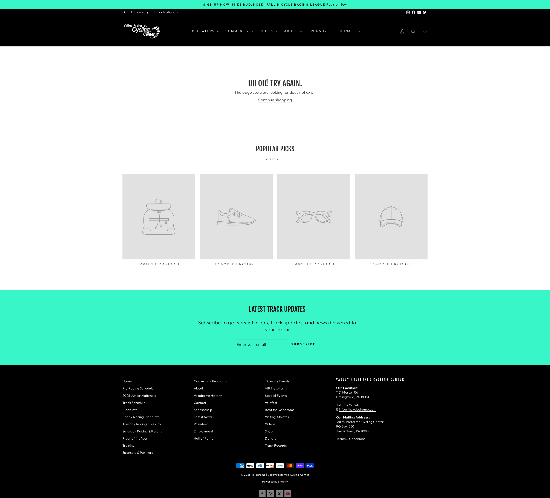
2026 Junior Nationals (139, 396)
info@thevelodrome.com (357, 409)
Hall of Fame (203, 438)
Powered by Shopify (275, 481)
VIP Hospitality (276, 388)
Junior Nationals (165, 12)
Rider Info (130, 410)
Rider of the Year (135, 438)
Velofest (271, 403)
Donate (348, 31)
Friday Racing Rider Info (141, 417)
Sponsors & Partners (137, 452)
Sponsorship (203, 410)
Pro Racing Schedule (138, 388)
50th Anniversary (135, 12)
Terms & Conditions (350, 439)
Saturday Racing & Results (142, 431)
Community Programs (210, 381)
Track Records (276, 445)
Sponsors (319, 31)
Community (237, 31)
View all (275, 159)
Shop (269, 431)
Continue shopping (275, 99)
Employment (203, 431)
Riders (267, 31)
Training (128, 445)
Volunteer (201, 424)
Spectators (203, 31)
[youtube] (287, 493)
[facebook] (262, 493)
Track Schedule (133, 403)
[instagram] (270, 493)
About (291, 31)
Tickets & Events (277, 381)
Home (127, 381)
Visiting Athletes (277, 417)
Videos (270, 424)
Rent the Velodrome (280, 410)
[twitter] (279, 493)
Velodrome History (208, 396)
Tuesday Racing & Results (141, 424)
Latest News (203, 417)
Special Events (276, 396)
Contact (200, 403)
